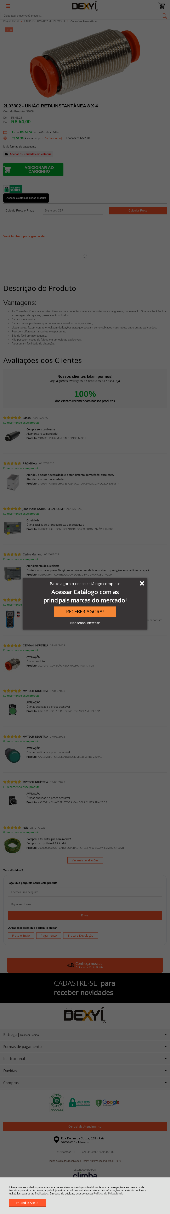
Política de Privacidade (108, 1193)
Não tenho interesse (85, 623)
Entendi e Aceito (27, 1203)
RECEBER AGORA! (85, 611)
